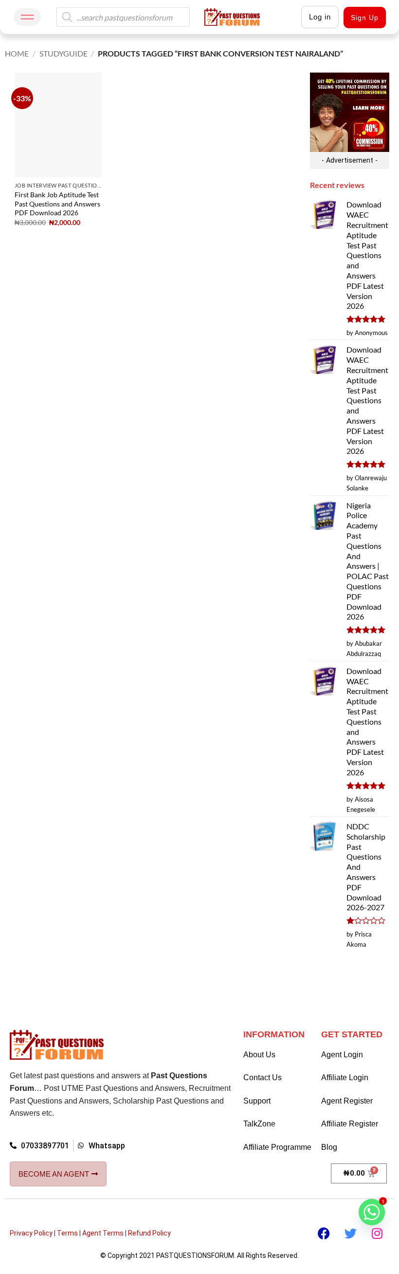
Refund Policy (149, 1233)
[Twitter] (350, 1233)
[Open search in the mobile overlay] (123, 17)
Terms (67, 1233)
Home (17, 53)
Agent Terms (103, 1233)
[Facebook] (323, 1233)
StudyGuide (63, 53)
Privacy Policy (31, 1233)
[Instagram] (377, 1233)
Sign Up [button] (365, 17)
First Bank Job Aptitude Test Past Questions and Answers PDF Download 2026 (57, 203)
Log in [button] (320, 17)
